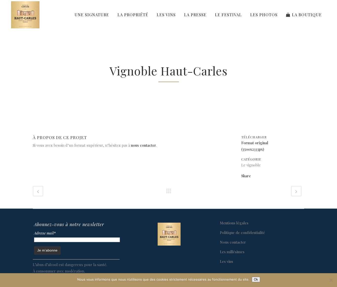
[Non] (330, 280)
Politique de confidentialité (242, 232)
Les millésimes (232, 251)
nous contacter (143, 145)
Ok (256, 279)
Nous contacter (233, 242)
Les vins (226, 261)
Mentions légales (234, 222)
